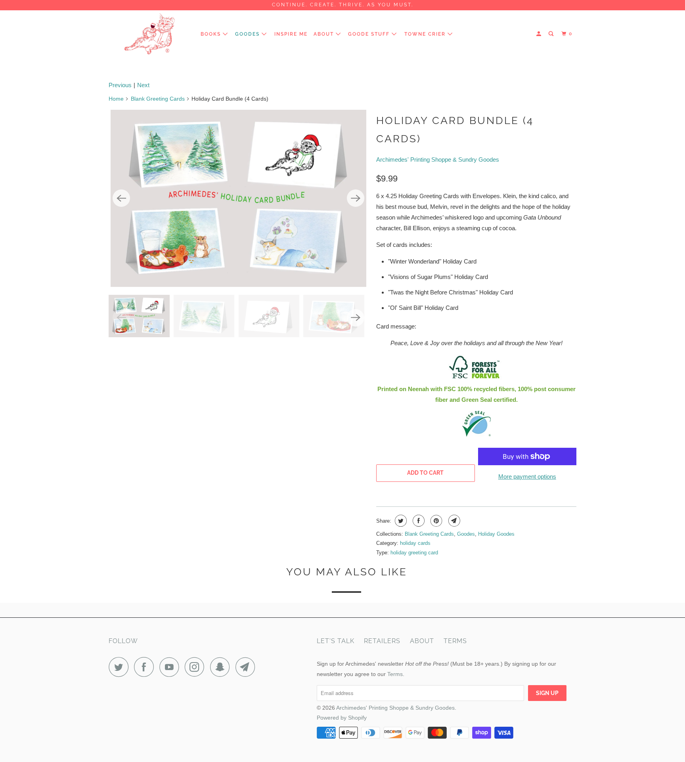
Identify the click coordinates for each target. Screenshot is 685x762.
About (325, 34)
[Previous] (121, 198)
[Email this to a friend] (453, 521)
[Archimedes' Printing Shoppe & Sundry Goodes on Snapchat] (222, 667)
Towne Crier (426, 34)
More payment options (527, 476)
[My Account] (539, 33)
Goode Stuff (370, 34)
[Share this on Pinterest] (435, 521)
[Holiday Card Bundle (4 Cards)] (238, 198)
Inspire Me (291, 34)
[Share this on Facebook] (418, 521)
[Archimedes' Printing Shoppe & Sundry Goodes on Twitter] (120, 667)
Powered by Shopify (342, 717)
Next (143, 85)
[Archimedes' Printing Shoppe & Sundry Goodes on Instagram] (197, 667)
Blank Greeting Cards (158, 98)
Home (116, 98)
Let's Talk (335, 641)
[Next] (355, 198)
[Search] (552, 33)
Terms (455, 641)
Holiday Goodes (496, 534)
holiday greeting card (414, 553)
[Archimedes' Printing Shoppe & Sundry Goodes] (149, 34)
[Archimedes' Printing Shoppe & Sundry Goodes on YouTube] (171, 667)
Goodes (248, 34)
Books (212, 34)
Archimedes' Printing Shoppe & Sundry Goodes (437, 159)
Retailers (382, 641)
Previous (120, 85)
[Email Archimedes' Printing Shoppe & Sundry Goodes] (247, 667)
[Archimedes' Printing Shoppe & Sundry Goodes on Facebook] (146, 667)
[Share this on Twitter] (400, 521)
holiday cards (415, 543)
